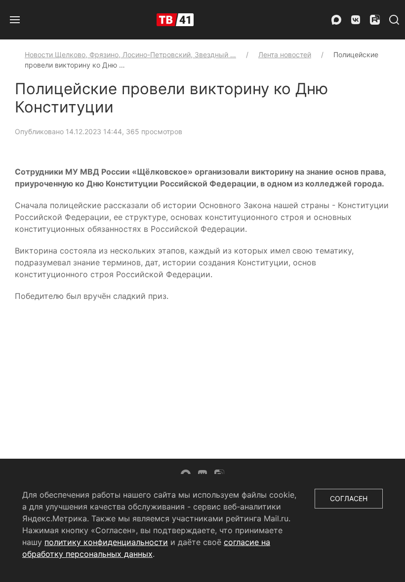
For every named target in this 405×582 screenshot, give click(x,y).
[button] (15, 19)
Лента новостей (284, 54)
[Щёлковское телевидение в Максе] (336, 19)
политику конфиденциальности (106, 542)
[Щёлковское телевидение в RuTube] (375, 19)
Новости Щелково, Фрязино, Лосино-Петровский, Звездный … (130, 54)
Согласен (348, 498)
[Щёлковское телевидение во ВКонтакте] (356, 19)
